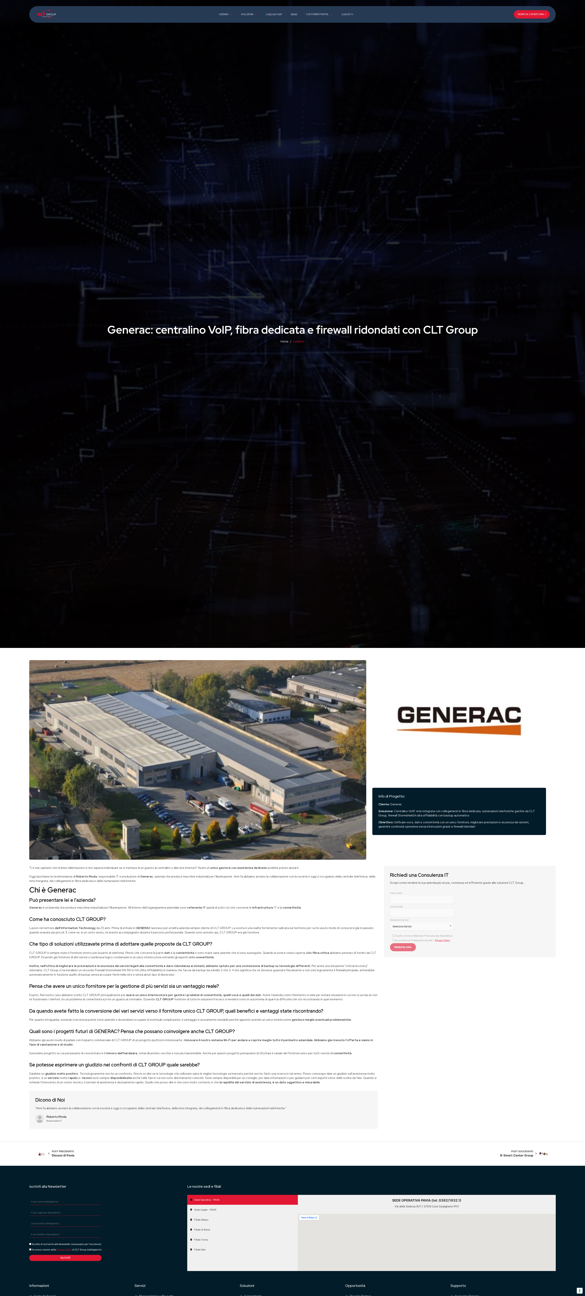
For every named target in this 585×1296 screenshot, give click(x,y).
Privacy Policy (442, 940)
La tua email (396, 906)
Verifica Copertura (531, 14)
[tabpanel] (427, 1233)
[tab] (242, 1200)
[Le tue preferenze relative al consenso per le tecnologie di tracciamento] (580, 1291)
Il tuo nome (396, 893)
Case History (274, 14)
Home (284, 341)
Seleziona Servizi (399, 919)
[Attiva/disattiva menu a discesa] (231, 14)
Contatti (347, 14)
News (294, 14)
